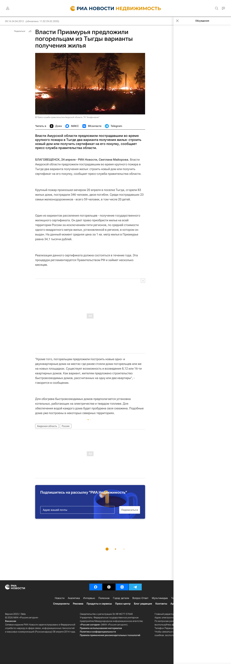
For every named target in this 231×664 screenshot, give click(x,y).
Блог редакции (143, 603)
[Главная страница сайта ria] (90, 8)
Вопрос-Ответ (140, 598)
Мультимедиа (160, 598)
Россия (66, 426)
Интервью (89, 598)
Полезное (104, 598)
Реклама (78, 603)
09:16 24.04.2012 (14, 21)
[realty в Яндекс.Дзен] (108, 587)
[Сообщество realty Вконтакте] (122, 587)
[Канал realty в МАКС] (95, 587)
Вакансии (10, 621)
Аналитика (74, 598)
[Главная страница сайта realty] (115, 8)
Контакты (161, 603)
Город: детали (121, 598)
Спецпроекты (61, 603)
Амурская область (47, 426)
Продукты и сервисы (99, 603)
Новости (59, 598)
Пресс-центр (123, 603)
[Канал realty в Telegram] (135, 587)
